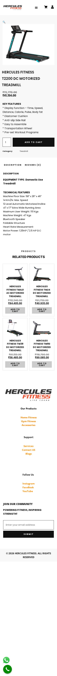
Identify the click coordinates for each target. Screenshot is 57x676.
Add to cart (34, 142)
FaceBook (28, 487)
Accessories (28, 425)
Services (28, 446)
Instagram (28, 483)
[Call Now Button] (7, 669)
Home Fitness (29, 417)
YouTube (27, 491)
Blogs (28, 453)
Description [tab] (13, 165)
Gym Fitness (28, 421)
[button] (36, 7)
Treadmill (24, 151)
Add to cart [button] (15, 310)
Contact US (28, 449)
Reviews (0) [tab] (33, 165)
